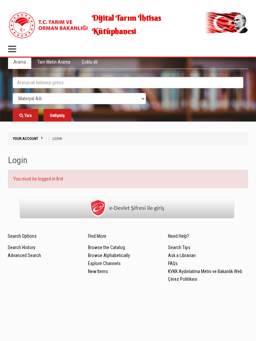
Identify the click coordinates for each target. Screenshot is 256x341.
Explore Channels (104, 263)
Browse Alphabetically (109, 255)
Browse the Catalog (106, 247)
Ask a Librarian (182, 255)
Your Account (25, 139)
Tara (27, 115)
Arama (19, 62)
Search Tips (179, 247)
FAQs (173, 263)
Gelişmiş (57, 115)
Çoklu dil (90, 62)
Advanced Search (24, 255)
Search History (21, 247)
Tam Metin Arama (53, 62)
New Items (98, 271)
